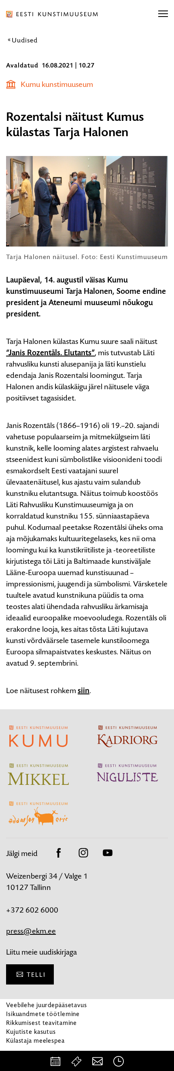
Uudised (25, 40)
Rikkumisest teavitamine (41, 1023)
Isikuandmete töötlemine (43, 1014)
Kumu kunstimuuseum (57, 84)
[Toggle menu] (163, 14)
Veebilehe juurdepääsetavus (46, 1005)
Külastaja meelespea (35, 1040)
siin (83, 691)
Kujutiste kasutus (31, 1031)
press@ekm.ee (31, 931)
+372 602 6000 (32, 910)
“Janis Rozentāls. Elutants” (50, 353)
